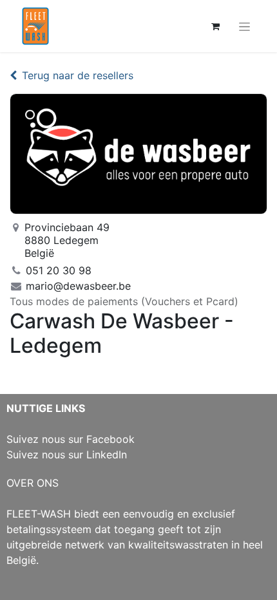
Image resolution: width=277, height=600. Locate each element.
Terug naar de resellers (77, 75)
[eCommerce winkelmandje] (215, 26)
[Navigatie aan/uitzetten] (244, 26)
